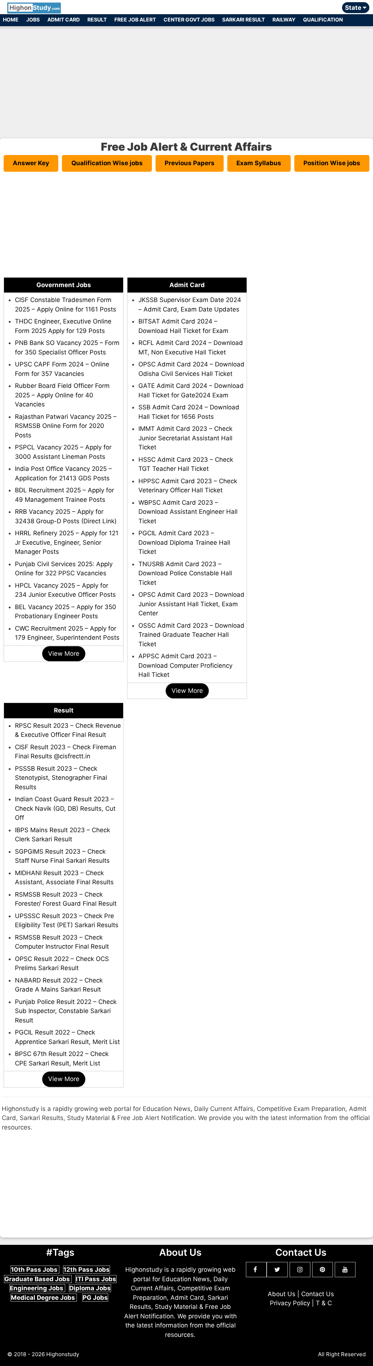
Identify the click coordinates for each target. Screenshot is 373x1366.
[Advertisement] (186, 79)
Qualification (323, 19)
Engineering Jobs (37, 1288)
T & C (324, 1303)
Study (34, 7)
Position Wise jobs (331, 163)
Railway (283, 19)
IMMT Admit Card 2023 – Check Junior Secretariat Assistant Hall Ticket (185, 438)
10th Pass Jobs (35, 1269)
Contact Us (317, 1294)
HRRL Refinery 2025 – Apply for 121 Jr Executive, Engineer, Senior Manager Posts (66, 542)
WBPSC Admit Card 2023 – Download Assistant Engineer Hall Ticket (187, 512)
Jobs (33, 19)
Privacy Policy (290, 1303)
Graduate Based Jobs (37, 1279)
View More (63, 653)
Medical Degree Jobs (43, 1297)
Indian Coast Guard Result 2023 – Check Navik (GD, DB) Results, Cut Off (65, 808)
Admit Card (63, 19)
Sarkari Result (243, 19)
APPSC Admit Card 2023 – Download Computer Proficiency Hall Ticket (185, 665)
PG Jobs (95, 1297)
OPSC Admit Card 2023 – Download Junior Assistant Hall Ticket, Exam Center (191, 604)
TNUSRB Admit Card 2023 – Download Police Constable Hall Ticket (185, 573)
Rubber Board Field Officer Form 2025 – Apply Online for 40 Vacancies (62, 395)
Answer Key (31, 163)
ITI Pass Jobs (96, 1279)
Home (11, 19)
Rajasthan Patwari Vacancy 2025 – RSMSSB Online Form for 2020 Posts (66, 426)
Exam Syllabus (258, 163)
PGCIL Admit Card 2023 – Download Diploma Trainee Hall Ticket (184, 542)
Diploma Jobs (90, 1288)
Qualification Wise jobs (107, 163)
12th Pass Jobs (86, 1269)
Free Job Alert (135, 19)
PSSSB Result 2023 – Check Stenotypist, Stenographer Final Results (61, 778)
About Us (281, 1294)
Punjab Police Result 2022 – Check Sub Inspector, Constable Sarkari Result (66, 1011)
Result (97, 19)
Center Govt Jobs (189, 19)
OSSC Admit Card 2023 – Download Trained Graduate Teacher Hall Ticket (191, 635)
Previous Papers (190, 163)
